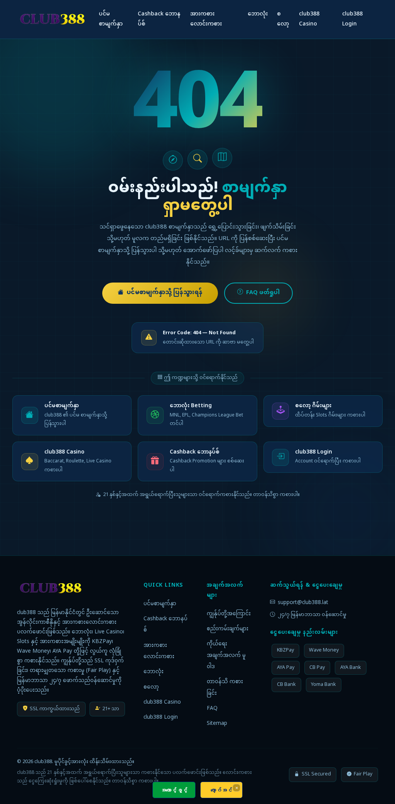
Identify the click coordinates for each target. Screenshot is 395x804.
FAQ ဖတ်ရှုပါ (263, 293)
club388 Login (352, 19)
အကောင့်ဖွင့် (173, 790)
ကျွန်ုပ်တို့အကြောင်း (229, 614)
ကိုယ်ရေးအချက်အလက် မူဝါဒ (226, 655)
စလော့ (283, 19)
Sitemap (217, 724)
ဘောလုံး (258, 14)
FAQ (212, 708)
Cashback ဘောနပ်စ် (159, 19)
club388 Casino (309, 19)
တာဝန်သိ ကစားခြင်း (225, 687)
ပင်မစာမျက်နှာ (111, 19)
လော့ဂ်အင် (221, 790)
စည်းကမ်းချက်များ (227, 629)
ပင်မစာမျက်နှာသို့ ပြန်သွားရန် (165, 292)
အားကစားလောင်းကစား (206, 19)
